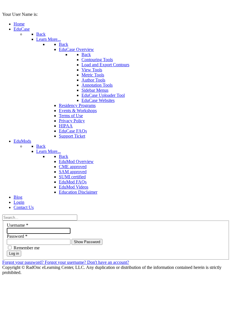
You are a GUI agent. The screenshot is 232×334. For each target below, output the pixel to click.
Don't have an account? (108, 262)
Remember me (27, 247)
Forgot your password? (23, 262)
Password (17, 236)
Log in (14, 253)
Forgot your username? (66, 262)
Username (17, 225)
